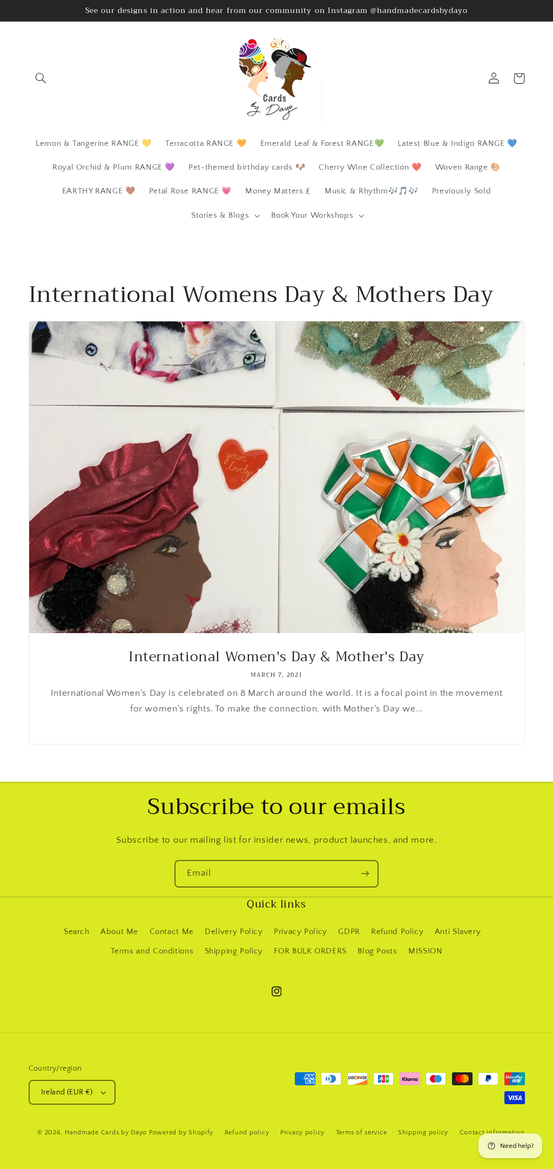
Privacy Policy (300, 932)
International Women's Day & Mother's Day (276, 657)
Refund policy (247, 1132)
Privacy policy (302, 1132)
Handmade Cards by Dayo (106, 1132)
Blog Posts (377, 951)
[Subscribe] (365, 874)
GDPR (349, 932)
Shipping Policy (234, 951)
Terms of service (361, 1132)
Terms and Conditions (152, 951)
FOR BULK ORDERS (310, 951)
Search (77, 932)
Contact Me (172, 932)
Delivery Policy (233, 932)
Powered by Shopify (181, 1132)
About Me (119, 932)
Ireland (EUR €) (67, 1092)
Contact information (492, 1132)
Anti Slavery (458, 932)
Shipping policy (423, 1132)
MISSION (425, 951)
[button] (41, 78)
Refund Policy (397, 932)
